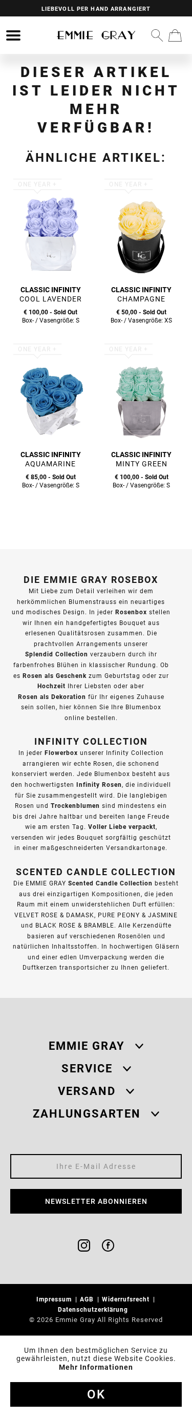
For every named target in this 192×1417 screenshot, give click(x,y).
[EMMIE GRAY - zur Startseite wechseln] (96, 35)
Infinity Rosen (99, 784)
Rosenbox (131, 612)
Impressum (55, 1299)
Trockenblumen (75, 805)
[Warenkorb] (175, 35)
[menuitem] (13, 35)
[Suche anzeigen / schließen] (157, 35)
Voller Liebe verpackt (122, 826)
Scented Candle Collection (110, 883)
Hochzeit (51, 686)
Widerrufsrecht (127, 1299)
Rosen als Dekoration (52, 697)
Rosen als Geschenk (55, 675)
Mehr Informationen (96, 1367)
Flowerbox (61, 753)
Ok (96, 1394)
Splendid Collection (56, 654)
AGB (88, 1299)
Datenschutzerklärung (94, 1309)
